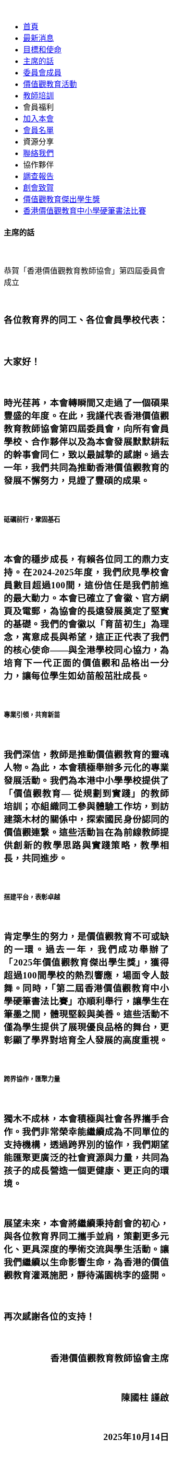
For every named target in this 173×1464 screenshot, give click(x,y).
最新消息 (38, 38)
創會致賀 (38, 188)
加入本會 (38, 119)
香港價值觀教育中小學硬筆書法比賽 (84, 211)
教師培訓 (38, 96)
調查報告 (38, 176)
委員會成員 (42, 73)
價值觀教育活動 (50, 84)
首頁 (30, 27)
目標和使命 (42, 50)
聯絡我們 (38, 153)
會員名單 (38, 130)
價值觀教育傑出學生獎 (61, 199)
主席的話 (38, 61)
